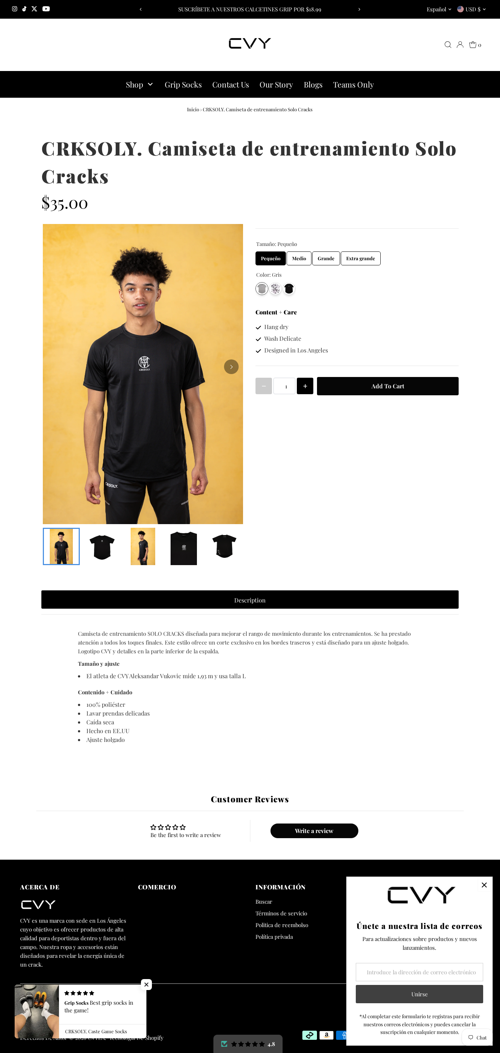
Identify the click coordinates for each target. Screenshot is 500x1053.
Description (250, 600)
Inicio (193, 109)
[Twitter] (34, 9)
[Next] (359, 9)
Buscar (263, 901)
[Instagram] (14, 9)
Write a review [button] (314, 830)
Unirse (419, 994)
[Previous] (141, 9)
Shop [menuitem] (134, 84)
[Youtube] (46, 9)
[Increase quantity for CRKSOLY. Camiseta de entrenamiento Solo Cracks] (305, 386)
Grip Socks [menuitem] (183, 84)
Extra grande (361, 256)
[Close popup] (484, 885)
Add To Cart (388, 386)
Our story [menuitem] (276, 84)
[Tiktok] (24, 9)
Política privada (274, 936)
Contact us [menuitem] (230, 84)
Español (436, 9)
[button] (146, 984)
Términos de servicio (281, 913)
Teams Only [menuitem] (353, 84)
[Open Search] (448, 44)
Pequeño (271, 256)
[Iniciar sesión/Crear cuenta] (460, 44)
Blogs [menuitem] (313, 84)
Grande (326, 256)
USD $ (473, 9)
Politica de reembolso (281, 925)
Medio (299, 256)
